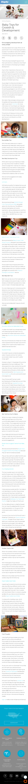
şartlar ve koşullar (18, 778)
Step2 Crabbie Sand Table (13, 596)
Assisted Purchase (18, 383)
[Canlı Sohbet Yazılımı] (25, 781)
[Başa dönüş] (25, 777)
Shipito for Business (11, 671)
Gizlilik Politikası (8, 778)
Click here (15, 104)
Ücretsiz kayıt (14, 722)
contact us (20, 680)
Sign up (4, 699)
